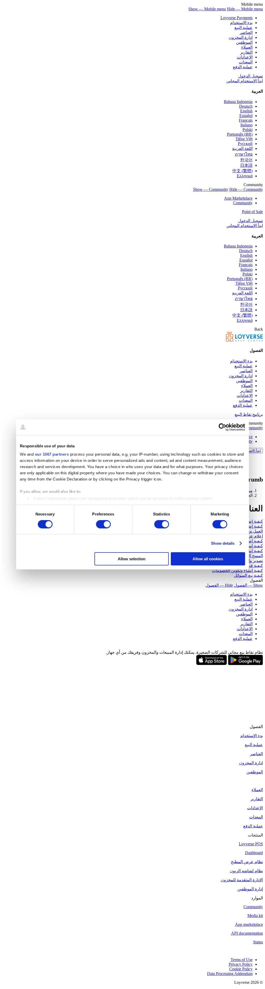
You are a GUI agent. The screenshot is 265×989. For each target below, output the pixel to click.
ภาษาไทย (244, 154)
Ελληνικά (245, 176)
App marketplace (249, 924)
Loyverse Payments (236, 18)
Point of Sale (252, 211)
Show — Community (210, 189)
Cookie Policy (241, 969)
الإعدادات (245, 57)
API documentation (247, 933)
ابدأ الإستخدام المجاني (244, 81)
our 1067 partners (52, 454)
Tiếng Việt (244, 139)
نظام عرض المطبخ (247, 862)
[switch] (103, 524)
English (246, 111)
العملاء (247, 47)
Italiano (246, 125)
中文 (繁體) (242, 171)
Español (246, 115)
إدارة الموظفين (250, 889)
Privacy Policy (241, 964)
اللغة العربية (242, 148)
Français (246, 120)
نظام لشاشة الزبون (246, 871)
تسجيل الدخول (250, 76)
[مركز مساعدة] (244, 340)
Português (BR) (240, 134)
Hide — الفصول (219, 585)
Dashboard (254, 852)
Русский (245, 143)
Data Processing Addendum (230, 973)
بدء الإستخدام (241, 22)
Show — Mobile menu (207, 9)
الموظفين (244, 42)
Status (258, 942)
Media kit (255, 915)
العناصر (246, 32)
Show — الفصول (248, 585)
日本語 (246, 165)
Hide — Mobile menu (245, 9)
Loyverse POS (251, 844)
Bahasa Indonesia (238, 101)
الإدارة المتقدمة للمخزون (242, 880)
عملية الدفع (243, 67)
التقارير (246, 52)
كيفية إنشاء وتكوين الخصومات (237, 570)
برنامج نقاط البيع (249, 414)
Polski (247, 129)
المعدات (246, 62)
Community (243, 203)
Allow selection (131, 559)
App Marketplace (238, 198)
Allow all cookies (208, 559)
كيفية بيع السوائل (248, 575)
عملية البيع (243, 27)
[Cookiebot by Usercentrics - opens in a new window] (222, 427)
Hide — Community (246, 189)
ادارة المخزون (241, 37)
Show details (222, 543)
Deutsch (246, 106)
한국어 (246, 160)
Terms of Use (242, 959)
